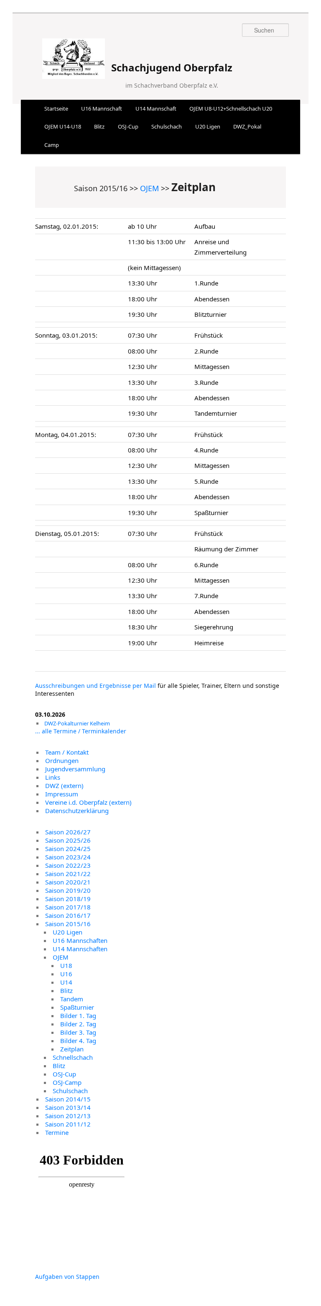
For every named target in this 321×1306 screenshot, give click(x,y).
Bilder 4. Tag (78, 1040)
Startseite (56, 108)
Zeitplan (72, 1049)
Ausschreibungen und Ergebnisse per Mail (95, 686)
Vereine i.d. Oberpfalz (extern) (88, 802)
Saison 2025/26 (68, 840)
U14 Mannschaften (80, 949)
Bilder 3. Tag (78, 1032)
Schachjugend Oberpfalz (171, 67)
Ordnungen (62, 760)
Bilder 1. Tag (78, 1015)
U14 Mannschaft (155, 108)
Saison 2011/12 (68, 1124)
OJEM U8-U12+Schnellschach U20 (230, 108)
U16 (66, 974)
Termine (57, 1132)
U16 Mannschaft (101, 108)
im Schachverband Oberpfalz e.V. (171, 85)
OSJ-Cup (128, 126)
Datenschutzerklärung (77, 810)
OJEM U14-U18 (62, 126)
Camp (51, 145)
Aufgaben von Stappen (67, 1277)
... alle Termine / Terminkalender (80, 731)
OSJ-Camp (67, 1082)
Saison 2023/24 (68, 857)
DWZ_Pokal (247, 126)
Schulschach (166, 126)
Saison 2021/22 (68, 873)
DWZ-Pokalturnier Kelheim (77, 723)
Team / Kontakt (67, 752)
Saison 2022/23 (68, 865)
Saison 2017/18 (68, 907)
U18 (66, 965)
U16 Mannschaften (80, 940)
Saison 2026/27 (68, 832)
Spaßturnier (77, 1007)
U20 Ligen (207, 126)
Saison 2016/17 (68, 915)
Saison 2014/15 (68, 1099)
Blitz (99, 126)
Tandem (71, 999)
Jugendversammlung (75, 769)
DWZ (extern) (64, 785)
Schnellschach (73, 1057)
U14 (66, 982)
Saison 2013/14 (68, 1107)
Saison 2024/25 (68, 848)
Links (52, 777)
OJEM (149, 188)
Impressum (61, 794)
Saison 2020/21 (68, 882)
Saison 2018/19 (68, 898)
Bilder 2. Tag (78, 1024)
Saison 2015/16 (68, 924)
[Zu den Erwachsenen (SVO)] (73, 73)
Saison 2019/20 (68, 890)
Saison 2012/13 (68, 1115)
